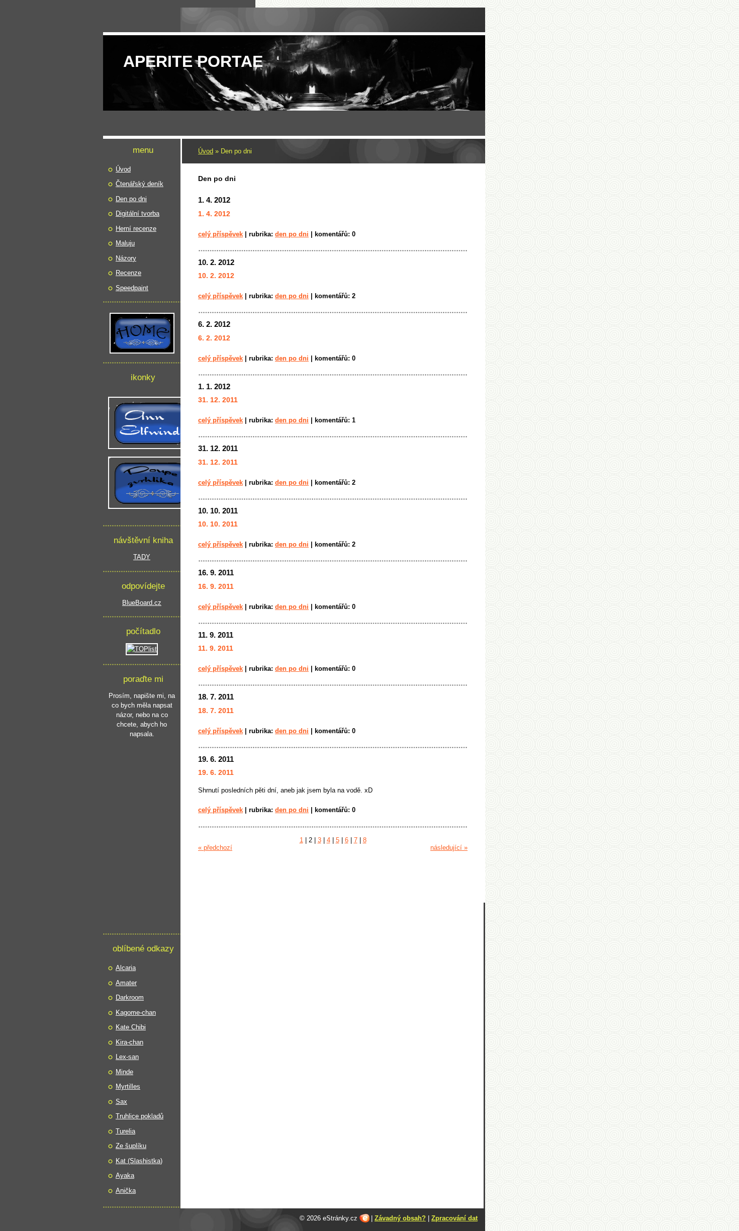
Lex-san (127, 1057)
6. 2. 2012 (214, 324)
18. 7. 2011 (216, 696)
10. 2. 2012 (216, 262)
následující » (449, 847)
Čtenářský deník (139, 184)
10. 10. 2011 (218, 510)
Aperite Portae (193, 61)
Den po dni (292, 234)
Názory (126, 258)
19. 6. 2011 (216, 759)
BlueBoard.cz (141, 602)
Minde (124, 1072)
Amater (126, 983)
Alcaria (126, 968)
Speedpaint (132, 288)
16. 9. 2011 (216, 572)
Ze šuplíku (131, 1146)
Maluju (125, 243)
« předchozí (215, 847)
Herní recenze (136, 228)
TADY (141, 557)
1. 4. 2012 (214, 200)
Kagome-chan (136, 1012)
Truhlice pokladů (139, 1116)
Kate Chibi (131, 1027)
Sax (121, 1101)
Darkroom (130, 997)
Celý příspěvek (220, 234)
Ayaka (125, 1175)
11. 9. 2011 (215, 635)
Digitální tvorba (137, 213)
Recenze (128, 273)
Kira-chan (129, 1042)
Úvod (205, 151)
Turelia (125, 1131)
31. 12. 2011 (218, 448)
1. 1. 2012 (214, 386)
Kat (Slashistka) (139, 1161)
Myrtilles (128, 1086)
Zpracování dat (454, 1218)
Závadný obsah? (400, 1218)
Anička (126, 1190)
